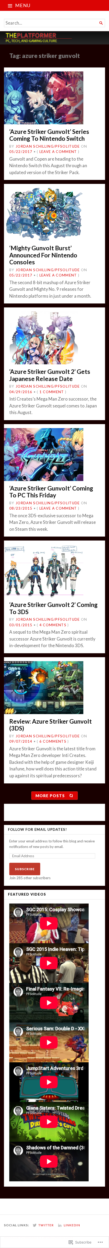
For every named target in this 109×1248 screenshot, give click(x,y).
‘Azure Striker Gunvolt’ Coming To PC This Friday (51, 492)
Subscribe (25, 869)
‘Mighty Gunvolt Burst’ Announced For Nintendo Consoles (43, 255)
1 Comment (51, 392)
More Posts (50, 795)
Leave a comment (58, 151)
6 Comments (52, 741)
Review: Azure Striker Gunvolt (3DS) (50, 725)
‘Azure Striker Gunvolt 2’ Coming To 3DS (53, 608)
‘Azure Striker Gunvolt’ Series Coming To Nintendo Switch (49, 135)
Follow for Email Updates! (37, 830)
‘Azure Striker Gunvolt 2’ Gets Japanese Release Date (49, 375)
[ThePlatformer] (54, 37)
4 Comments (52, 625)
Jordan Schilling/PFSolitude (48, 146)
